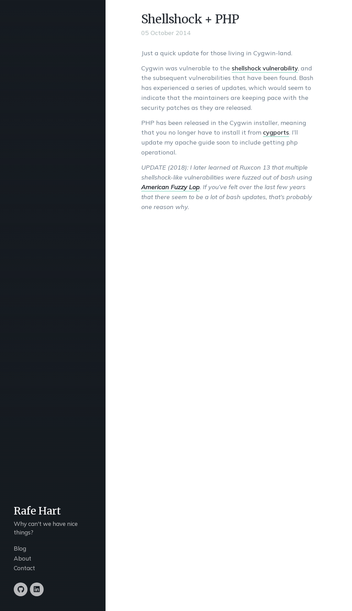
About (22, 558)
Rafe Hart (37, 510)
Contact (24, 568)
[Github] (21, 589)
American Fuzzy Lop (170, 187)
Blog (20, 548)
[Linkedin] (37, 589)
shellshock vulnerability (265, 68)
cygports (276, 132)
